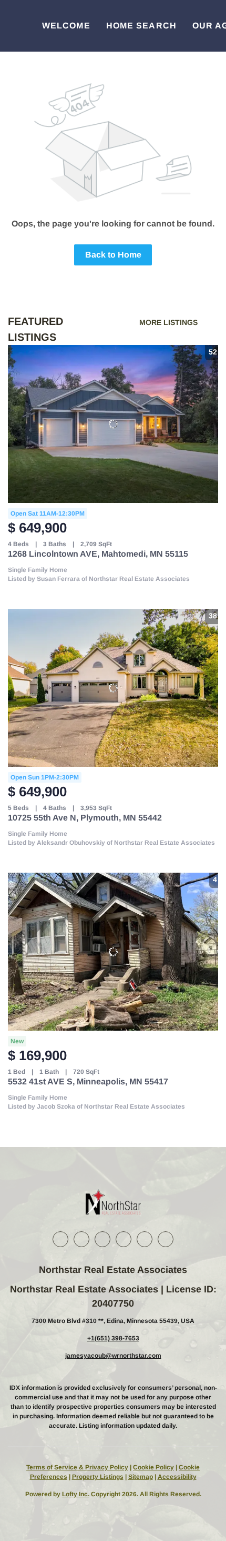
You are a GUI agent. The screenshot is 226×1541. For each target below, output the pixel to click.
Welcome (66, 25)
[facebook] (60, 1239)
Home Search (141, 25)
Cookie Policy (153, 1467)
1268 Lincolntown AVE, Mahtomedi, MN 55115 (98, 553)
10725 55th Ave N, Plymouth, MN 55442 (85, 817)
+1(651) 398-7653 (113, 1338)
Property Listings (98, 1476)
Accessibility (177, 1476)
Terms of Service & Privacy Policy (77, 1467)
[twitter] (102, 1239)
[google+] (165, 1239)
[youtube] (144, 1239)
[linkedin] (81, 1239)
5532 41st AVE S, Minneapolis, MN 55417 (88, 1081)
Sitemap (140, 1476)
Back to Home (113, 254)
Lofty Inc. (75, 1494)
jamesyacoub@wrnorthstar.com (113, 1355)
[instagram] (123, 1239)
